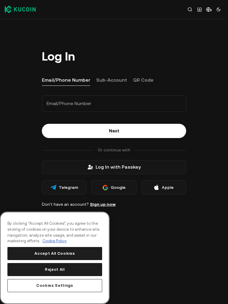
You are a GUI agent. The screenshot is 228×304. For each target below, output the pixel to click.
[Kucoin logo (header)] (20, 9)
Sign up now (103, 204)
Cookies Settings (54, 285)
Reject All (55, 269)
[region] (55, 258)
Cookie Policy (54, 241)
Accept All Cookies (54, 253)
